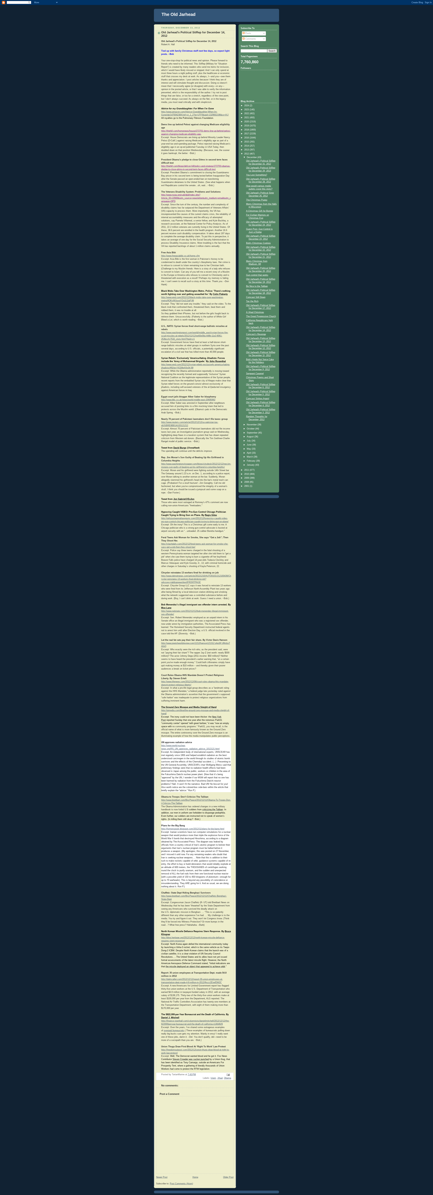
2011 (247, 470)
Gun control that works (257, 275)
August (250, 436)
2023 (247, 109)
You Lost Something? (256, 175)
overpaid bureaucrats (174, 1030)
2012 (247, 154)
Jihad (220, 1078)
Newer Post (161, 1177)
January (251, 465)
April (249, 453)
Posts (248, 33)
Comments (250, 39)
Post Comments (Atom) (181, 1183)
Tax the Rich (252, 301)
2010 (247, 474)
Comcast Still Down (255, 297)
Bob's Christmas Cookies (258, 243)
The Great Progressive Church (261, 316)
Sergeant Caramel (255, 373)
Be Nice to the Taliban (257, 286)
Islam (213, 1078)
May (249, 449)
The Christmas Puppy (256, 200)
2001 (247, 486)
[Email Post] (228, 1074)
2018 (247, 130)
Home (195, 1177)
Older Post (228, 1177)
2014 (247, 146)
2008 (247, 482)
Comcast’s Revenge (256, 334)
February (251, 461)
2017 (247, 133)
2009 (247, 478)
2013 (247, 150)
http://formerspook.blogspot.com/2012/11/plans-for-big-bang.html (192, 829)
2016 (247, 138)
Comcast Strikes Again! (257, 398)
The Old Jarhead (179, 14)
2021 (247, 117)
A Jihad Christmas (255, 312)
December (252, 157)
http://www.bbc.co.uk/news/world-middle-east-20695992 (188, 400)
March (250, 457)
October (251, 429)
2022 (247, 113)
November (252, 424)
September (252, 433)
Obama (227, 1078)
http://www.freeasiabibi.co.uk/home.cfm (180, 256)
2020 (247, 121)
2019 (247, 126)
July (249, 441)
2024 (247, 105)
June (249, 445)
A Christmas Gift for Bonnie (259, 211)
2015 (247, 142)
